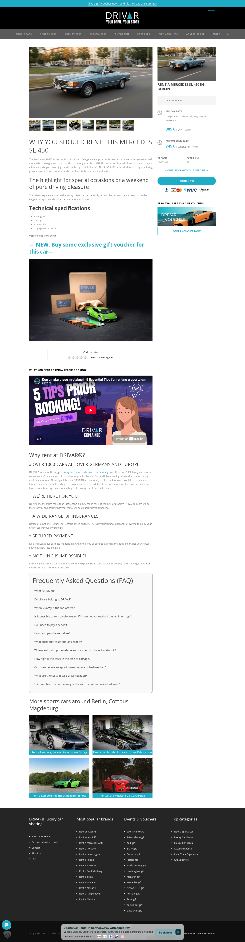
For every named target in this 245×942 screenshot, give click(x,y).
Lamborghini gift (135, 871)
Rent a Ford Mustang (90, 871)
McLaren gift (133, 876)
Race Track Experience (186, 854)
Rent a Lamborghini (89, 854)
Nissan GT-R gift (135, 887)
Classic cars (98, 34)
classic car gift (134, 910)
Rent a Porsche (87, 848)
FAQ (34, 858)
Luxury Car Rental (183, 837)
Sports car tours (135, 831)
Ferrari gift (132, 859)
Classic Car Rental (183, 842)
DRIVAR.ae (190, 933)
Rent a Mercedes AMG (91, 842)
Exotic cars (24, 34)
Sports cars (48, 34)
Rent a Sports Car (183, 831)
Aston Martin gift (136, 837)
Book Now (187, 181)
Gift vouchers (168, 34)
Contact (36, 847)
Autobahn (122, 34)
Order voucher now (187, 231)
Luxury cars (73, 34)
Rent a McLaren (87, 882)
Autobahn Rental (183, 848)
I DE (213, 10)
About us (36, 853)
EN (209, 10)
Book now (165, 932)
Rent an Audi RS (87, 837)
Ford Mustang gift (136, 865)
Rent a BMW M (87, 865)
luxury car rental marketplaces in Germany (85, 472)
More (216, 34)
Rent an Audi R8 (87, 831)
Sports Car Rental (41, 836)
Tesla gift (132, 899)
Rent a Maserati (87, 899)
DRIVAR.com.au (206, 933)
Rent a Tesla (86, 876)
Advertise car (195, 34)
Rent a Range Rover (90, 893)
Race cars (143, 34)
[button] (7, 934)
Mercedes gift (134, 882)
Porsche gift (133, 893)
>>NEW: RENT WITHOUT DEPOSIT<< (186, 170)
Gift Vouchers (181, 859)
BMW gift (132, 848)
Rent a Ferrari (86, 859)
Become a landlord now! (45, 842)
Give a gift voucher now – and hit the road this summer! (122, 3)
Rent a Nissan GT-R (89, 887)
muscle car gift (134, 904)
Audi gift (131, 842)
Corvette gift (133, 854)
